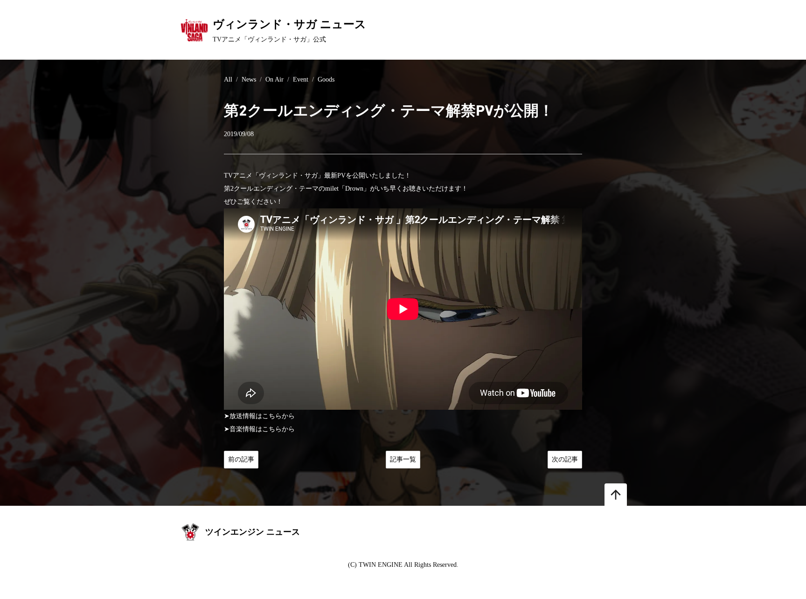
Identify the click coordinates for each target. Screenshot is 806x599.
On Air (274, 79)
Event (300, 79)
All (228, 79)
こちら (272, 416)
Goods (326, 79)
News (249, 79)
